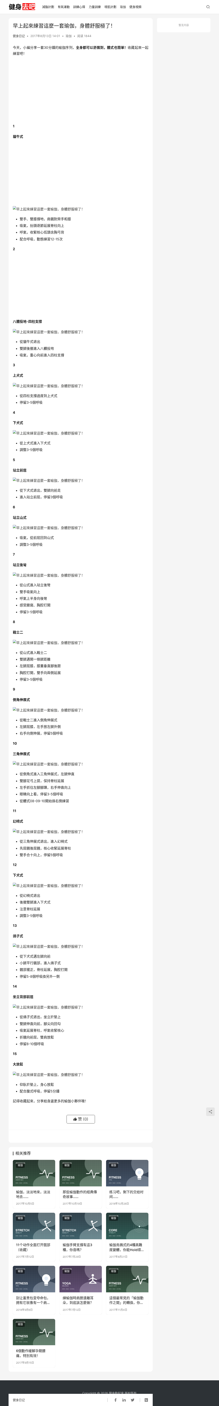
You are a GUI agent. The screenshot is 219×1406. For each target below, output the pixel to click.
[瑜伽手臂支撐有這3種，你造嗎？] (80, 1226)
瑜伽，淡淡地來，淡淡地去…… (33, 1194)
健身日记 (19, 36)
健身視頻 (135, 7)
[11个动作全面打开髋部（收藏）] (34, 1226)
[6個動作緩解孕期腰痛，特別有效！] (34, 1332)
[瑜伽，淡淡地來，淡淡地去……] (34, 1173)
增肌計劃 (110, 7)
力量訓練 (95, 7)
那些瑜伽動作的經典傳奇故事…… (80, 1194)
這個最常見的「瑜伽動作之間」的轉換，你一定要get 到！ (126, 1300)
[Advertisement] (80, 91)
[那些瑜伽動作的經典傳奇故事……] (80, 1173)
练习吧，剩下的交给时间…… (126, 1194)
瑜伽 (123, 7)
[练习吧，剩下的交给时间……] (127, 1173)
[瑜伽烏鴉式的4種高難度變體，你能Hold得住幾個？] (127, 1226)
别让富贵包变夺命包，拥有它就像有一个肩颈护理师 (33, 1300)
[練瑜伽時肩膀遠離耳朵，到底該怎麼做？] (80, 1279)
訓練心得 (79, 7)
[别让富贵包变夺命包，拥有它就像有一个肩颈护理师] (34, 1279)
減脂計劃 (48, 7)
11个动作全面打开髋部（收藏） (33, 1247)
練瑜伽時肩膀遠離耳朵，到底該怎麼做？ (78, 1300)
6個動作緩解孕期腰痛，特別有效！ (31, 1353)
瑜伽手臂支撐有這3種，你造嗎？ (77, 1247)
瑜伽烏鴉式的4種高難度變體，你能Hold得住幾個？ (126, 1247)
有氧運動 (64, 7)
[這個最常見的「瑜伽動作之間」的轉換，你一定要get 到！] (127, 1279)
